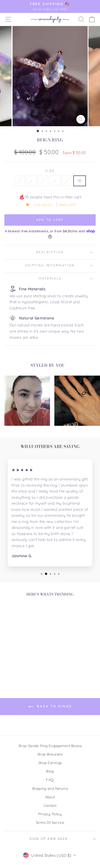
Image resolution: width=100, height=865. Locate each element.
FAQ (50, 779)
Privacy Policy (50, 814)
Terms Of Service (50, 822)
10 (80, 180)
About (50, 797)
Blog (50, 771)
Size (50, 171)
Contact (50, 805)
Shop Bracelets (50, 754)
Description (50, 252)
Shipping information (50, 265)
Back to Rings (53, 706)
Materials (50, 278)
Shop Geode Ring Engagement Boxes (50, 745)
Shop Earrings (50, 762)
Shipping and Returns (50, 788)
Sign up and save (48, 839)
